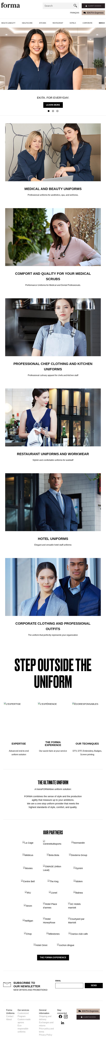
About (9, 1019)
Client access (94, 6)
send (94, 985)
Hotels (73, 23)
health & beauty (8, 23)
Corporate (87, 23)
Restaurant (58, 23)
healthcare (27, 23)
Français (74, 13)
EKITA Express (95, 12)
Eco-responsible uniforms (23, 1028)
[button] (49, 111)
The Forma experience (53, 957)
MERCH (102, 23)
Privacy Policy (45, 1035)
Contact (9, 1016)
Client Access (89, 1017)
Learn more (53, 105)
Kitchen (42, 23)
